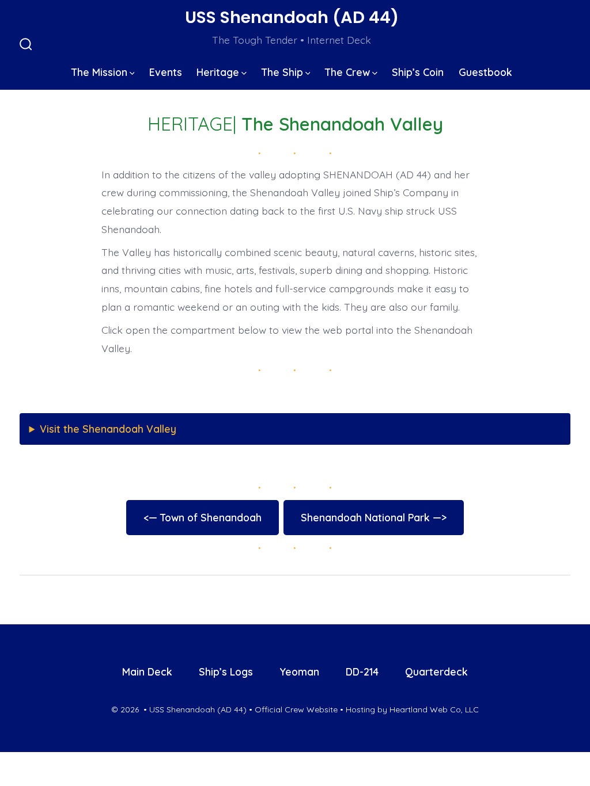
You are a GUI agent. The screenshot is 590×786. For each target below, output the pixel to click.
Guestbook (485, 72)
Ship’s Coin (418, 72)
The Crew (347, 72)
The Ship (282, 72)
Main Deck (147, 671)
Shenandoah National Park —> (374, 517)
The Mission (99, 72)
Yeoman (299, 671)
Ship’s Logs (226, 671)
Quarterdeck (436, 671)
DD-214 (362, 671)
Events (165, 72)
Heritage (217, 72)
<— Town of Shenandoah (202, 517)
